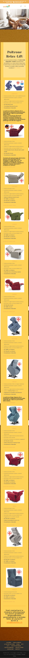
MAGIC (14, 382)
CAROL (14, 294)
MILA (14, 506)
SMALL (14, 428)
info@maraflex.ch (14, 622)
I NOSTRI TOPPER (19, 647)
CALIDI (14, 139)
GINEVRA (14, 94)
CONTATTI (17, 649)
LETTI (8, 645)
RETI (22, 644)
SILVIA (14, 549)
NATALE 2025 (10, 649)
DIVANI (18, 644)
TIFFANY (14, 186)
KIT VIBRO (17, 68)
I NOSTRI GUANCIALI (9, 647)
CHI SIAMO (8, 642)
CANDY (14, 224)
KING (14, 469)
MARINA (14, 339)
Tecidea (19, 654)
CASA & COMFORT (17, 642)
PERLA (14, 261)
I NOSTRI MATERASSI (16, 645)
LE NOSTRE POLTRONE (9, 644)
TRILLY (14, 590)
